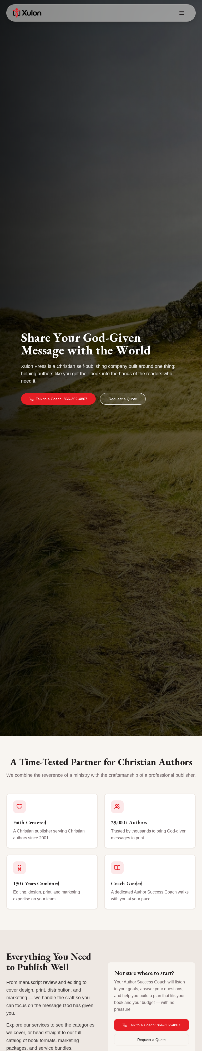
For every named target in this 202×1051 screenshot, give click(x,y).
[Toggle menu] (181, 13)
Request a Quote (123, 399)
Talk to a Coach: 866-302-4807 (61, 399)
